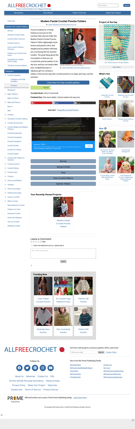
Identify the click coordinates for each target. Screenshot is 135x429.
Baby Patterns (12, 94)
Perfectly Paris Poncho (43, 331)
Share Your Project (36, 385)
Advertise (30, 376)
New (101, 128)
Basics (10, 106)
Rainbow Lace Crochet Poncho (126, 96)
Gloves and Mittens (14, 181)
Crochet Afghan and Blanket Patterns (17, 128)
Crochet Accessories (15, 123)
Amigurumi (11, 90)
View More (117, 67)
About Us (19, 376)
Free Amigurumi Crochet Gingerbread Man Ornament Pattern (126, 178)
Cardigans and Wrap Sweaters (18, 80)
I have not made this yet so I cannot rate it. (48, 246)
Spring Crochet (63, 167)
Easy (63, 172)
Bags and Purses (13, 102)
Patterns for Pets (13, 209)
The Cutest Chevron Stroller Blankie (116, 63)
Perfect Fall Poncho (83, 300)
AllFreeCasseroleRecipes (112, 377)
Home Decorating (13, 189)
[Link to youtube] (50, 368)
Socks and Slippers (14, 218)
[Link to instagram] (43, 368)
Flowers (10, 176)
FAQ (52, 376)
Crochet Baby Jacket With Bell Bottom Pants (107, 177)
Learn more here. (80, 398)
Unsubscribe (16, 389)
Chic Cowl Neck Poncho (63, 331)
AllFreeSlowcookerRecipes (113, 371)
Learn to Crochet (13, 197)
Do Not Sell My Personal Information (26, 381)
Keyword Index (53, 381)
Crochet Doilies (13, 146)
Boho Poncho (107, 119)
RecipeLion (107, 365)
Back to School (12, 98)
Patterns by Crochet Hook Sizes (16, 54)
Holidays (10, 185)
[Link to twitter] (27, 368)
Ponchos (14, 86)
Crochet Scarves (13, 43)
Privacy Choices (50, 389)
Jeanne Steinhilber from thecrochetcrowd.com (62, 24)
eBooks (10, 31)
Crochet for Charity (14, 150)
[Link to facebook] (19, 368)
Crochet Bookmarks (14, 133)
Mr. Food (106, 368)
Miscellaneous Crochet (15, 205)
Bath (9, 111)
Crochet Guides (13, 154)
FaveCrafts (74, 371)
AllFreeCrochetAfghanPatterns (81, 368)
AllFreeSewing (75, 374)
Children (10, 115)
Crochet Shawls (13, 168)
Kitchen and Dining (14, 193)
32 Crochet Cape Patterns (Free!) (63, 300)
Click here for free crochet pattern (63, 82)
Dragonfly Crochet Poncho (68, 110)
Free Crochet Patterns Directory (15, 48)
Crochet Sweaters (14, 75)
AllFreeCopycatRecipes (112, 374)
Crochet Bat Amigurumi (126, 151)
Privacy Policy (18, 385)
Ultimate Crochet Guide (15, 35)
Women (63, 161)
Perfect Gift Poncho (83, 331)
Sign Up (101, 352)
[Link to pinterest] (35, 368)
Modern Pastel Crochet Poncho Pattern (63, 223)
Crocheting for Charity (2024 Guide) (15, 60)
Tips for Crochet (13, 222)
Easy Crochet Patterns (63, 178)
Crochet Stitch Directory (16, 39)
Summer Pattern (63, 184)
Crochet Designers (14, 141)
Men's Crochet (12, 201)
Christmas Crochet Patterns (17, 119)
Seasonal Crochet (13, 213)
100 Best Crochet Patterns (17, 66)
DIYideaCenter (75, 377)
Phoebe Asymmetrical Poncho (125, 120)
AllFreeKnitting (75, 365)
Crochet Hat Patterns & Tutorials (15, 159)
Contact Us (43, 376)
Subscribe (11, 21)
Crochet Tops (12, 172)
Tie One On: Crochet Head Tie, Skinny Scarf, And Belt (107, 151)
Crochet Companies (14, 137)
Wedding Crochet (13, 226)
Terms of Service (33, 389)
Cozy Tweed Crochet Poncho (43, 300)
